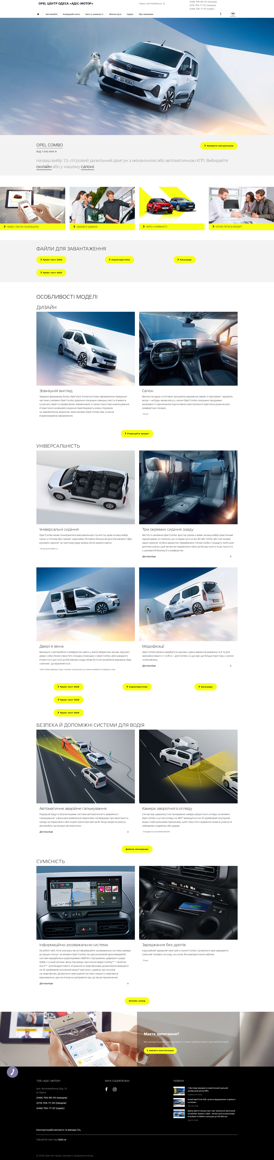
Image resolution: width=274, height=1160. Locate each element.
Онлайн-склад (137, 1000)
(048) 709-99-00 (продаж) (203, 1)
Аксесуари (185, 259)
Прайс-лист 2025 (52, 272)
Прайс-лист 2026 (52, 259)
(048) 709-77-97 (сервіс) (202, 8)
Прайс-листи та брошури (22, 226)
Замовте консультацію (161, 1050)
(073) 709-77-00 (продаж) (203, 5)
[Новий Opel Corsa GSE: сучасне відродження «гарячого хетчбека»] (179, 1102)
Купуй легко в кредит (229, 226)
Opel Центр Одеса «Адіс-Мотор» (66, 3)
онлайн (44, 167)
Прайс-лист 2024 (69, 712)
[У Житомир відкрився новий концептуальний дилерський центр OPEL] (179, 1090)
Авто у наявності (156, 226)
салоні (87, 167)
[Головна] (39, 14)
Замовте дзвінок (86, 226)
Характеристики (120, 259)
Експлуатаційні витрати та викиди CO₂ (58, 1130)
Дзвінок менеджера (137, 849)
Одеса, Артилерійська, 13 (152, 3)
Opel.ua (62, 1139)
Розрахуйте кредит (138, 433)
